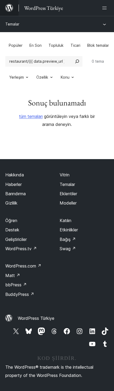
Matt (12, 275)
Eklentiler (68, 193)
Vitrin (64, 174)
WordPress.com (23, 266)
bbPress (16, 284)
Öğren (11, 220)
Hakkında (14, 174)
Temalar (12, 24)
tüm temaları (31, 116)
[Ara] (77, 61)
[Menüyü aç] (105, 8)
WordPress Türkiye (36, 318)
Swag (68, 248)
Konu (65, 77)
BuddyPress (19, 294)
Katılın (65, 220)
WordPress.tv (21, 248)
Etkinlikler (69, 229)
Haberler (13, 184)
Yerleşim (16, 77)
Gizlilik (11, 203)
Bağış (68, 239)
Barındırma (15, 193)
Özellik (42, 77)
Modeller (68, 203)
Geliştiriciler (16, 239)
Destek (12, 229)
